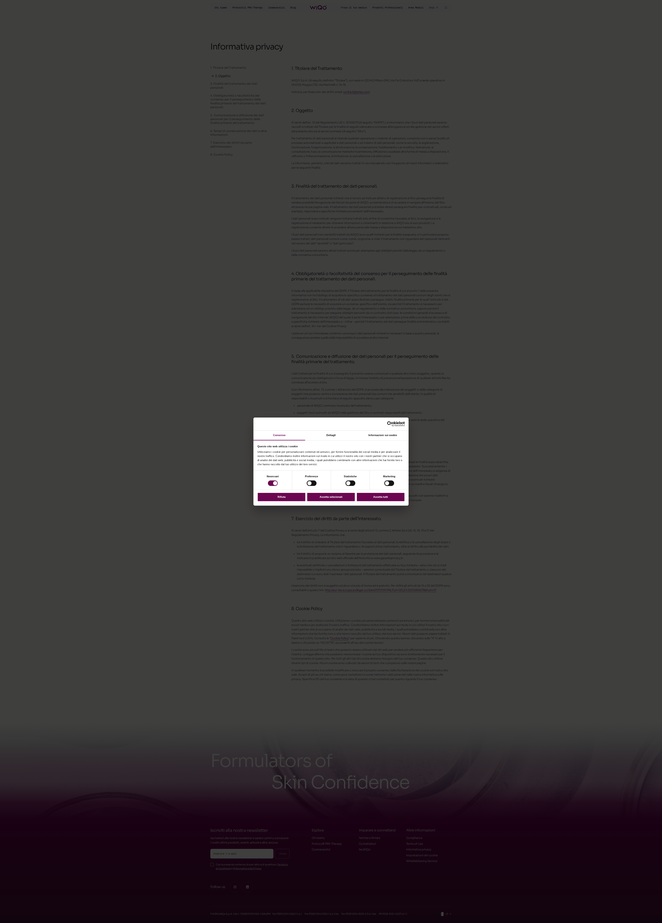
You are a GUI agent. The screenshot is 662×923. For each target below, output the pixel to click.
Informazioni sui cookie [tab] (382, 435)
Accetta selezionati (331, 497)
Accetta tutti (380, 497)
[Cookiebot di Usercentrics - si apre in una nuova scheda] (390, 423)
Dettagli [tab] (331, 435)
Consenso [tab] (279, 435)
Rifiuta (281, 497)
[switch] (312, 483)
